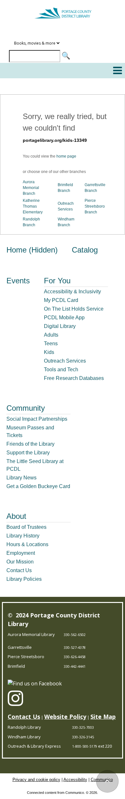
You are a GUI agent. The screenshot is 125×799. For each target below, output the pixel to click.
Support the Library (28, 452)
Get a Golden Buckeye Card (38, 486)
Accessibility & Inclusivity (72, 291)
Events (18, 280)
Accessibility (75, 779)
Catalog (85, 249)
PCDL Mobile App (64, 317)
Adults (51, 335)
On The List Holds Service (74, 309)
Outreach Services (65, 361)
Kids (49, 352)
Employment (20, 553)
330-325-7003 (83, 727)
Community (25, 408)
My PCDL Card (61, 300)
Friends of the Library (30, 444)
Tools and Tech (61, 369)
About (16, 516)
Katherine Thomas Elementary (33, 206)
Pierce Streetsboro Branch (95, 206)
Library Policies (24, 579)
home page (66, 156)
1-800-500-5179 (84, 746)
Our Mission (20, 561)
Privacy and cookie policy (36, 779)
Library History (22, 535)
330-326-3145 (83, 737)
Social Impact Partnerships (36, 419)
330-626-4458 (75, 656)
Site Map (103, 716)
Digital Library (60, 326)
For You (57, 280)
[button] (117, 70)
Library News (21, 477)
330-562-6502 (75, 634)
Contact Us (19, 570)
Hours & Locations (27, 544)
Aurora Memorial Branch (31, 188)
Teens (51, 343)
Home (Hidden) (32, 249)
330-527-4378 (75, 647)
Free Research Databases (74, 378)
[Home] (62, 10)
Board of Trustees (26, 527)
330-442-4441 (75, 666)
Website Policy (65, 716)
